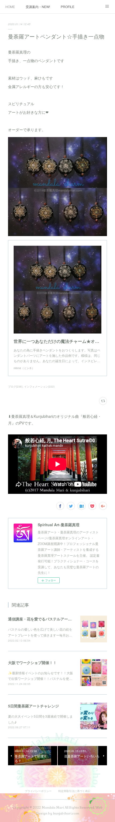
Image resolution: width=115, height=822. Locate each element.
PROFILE (67, 6)
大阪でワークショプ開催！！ (32, 662)
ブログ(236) (15, 386)
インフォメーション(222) (39, 386)
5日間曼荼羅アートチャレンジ (33, 706)
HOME (10, 6)
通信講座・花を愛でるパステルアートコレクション (51, 619)
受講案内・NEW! (38, 6)
